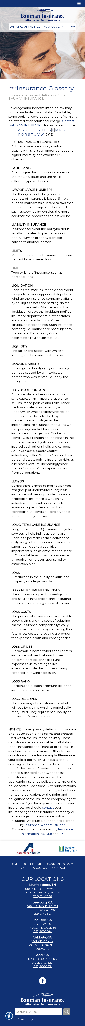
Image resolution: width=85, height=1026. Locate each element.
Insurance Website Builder (45, 825)
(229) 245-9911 (42, 948)
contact (48, 807)
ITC (62, 834)
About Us (40, 867)
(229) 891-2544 (42, 931)
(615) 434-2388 (42, 896)
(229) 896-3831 (42, 966)
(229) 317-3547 (42, 913)
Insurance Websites (25, 821)
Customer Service (60, 864)
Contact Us (13, 3)
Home (14, 864)
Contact (58, 867)
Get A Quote (33, 864)
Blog (23, 867)
